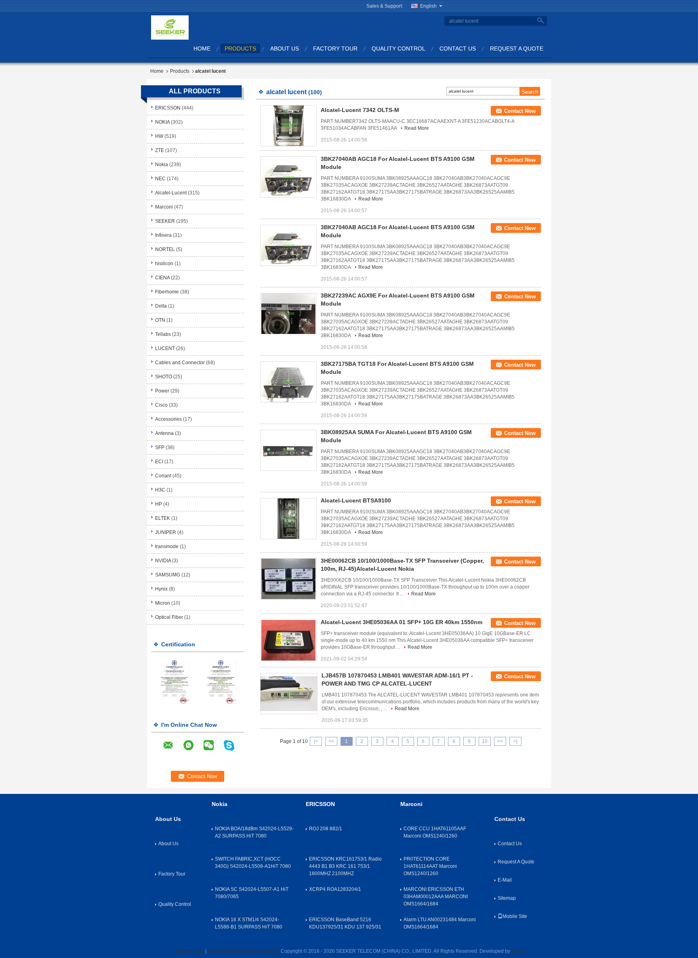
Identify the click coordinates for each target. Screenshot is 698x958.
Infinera (163, 235)
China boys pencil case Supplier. (244, 951)
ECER (518, 951)
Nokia (162, 164)
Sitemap (507, 898)
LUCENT (165, 348)
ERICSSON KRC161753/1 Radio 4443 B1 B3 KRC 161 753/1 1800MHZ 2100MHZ (345, 866)
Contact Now (520, 111)
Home (201, 48)
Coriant (163, 476)
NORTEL (165, 249)
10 (485, 741)
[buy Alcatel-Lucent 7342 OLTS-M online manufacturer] (288, 125)
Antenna (164, 433)
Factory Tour (335, 48)
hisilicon (164, 263)
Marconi (164, 207)
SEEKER (165, 221)
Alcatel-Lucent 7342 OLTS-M (360, 110)
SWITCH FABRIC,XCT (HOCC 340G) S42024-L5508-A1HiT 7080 (253, 862)
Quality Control (398, 48)
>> (500, 741)
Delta (161, 306)
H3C (160, 490)
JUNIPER (165, 532)
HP (158, 504)
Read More (416, 128)
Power (162, 391)
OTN (160, 320)
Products (240, 48)
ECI (159, 461)
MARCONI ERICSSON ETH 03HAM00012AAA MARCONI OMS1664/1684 (436, 896)
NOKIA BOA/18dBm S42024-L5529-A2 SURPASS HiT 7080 (254, 832)
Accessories (168, 419)
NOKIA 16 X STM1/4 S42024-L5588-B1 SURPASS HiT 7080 (248, 923)
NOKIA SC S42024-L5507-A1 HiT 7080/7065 (251, 892)
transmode (167, 546)
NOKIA (162, 122)
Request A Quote (516, 48)
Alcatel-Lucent (171, 193)
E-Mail (505, 880)
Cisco (161, 405)
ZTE (159, 150)
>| (515, 741)
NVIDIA (163, 560)
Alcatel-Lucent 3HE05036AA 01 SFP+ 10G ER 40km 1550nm (401, 622)
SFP (159, 447)
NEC (160, 178)
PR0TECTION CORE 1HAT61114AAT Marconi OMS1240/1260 (430, 866)
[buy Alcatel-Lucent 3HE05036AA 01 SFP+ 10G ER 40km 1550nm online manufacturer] (288, 640)
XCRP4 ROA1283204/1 (335, 889)
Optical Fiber (169, 617)
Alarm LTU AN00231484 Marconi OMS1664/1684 (440, 923)
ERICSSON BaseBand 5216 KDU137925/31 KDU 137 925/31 (345, 923)
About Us (284, 48)
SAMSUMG (167, 575)
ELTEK (162, 518)
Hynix (161, 589)
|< (316, 741)
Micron (162, 603)
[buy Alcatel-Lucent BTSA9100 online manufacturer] (288, 518)
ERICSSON (168, 108)
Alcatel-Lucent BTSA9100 (356, 500)
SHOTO (163, 377)
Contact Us (457, 48)
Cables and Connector (180, 362)
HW (159, 136)
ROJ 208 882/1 (325, 828)
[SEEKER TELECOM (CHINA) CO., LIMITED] (170, 27)
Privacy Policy (188, 951)
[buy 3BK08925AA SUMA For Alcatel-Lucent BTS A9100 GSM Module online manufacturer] (288, 450)
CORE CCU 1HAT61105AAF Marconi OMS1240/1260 (435, 832)
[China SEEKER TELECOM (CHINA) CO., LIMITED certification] (174, 681)
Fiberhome (167, 292)
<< (331, 741)
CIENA (162, 278)
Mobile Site (514, 916)
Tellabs (163, 334)
